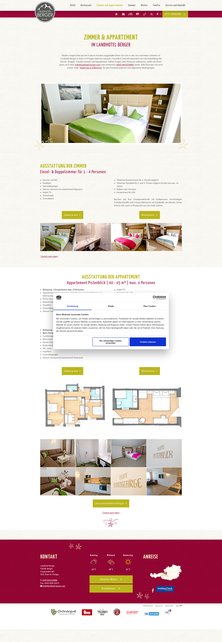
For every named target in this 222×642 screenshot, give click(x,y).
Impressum (158, 606)
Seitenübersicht (148, 606)
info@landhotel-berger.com (87, 65)
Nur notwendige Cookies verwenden (110, 342)
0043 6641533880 (125, 65)
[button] (72, 215)
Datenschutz (169, 606)
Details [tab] (111, 306)
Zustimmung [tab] (72, 306)
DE (157, 14)
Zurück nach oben (49, 256)
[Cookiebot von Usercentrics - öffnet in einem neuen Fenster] (155, 298)
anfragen (172, 14)
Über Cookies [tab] (149, 306)
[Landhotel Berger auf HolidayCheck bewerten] (165, 590)
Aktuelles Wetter (108, 579)
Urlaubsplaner (108, 588)
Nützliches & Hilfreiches (91, 68)
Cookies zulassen (148, 342)
